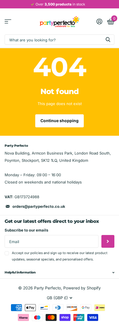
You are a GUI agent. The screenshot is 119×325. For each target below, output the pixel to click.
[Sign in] (99, 21)
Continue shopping (59, 120)
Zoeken (108, 39)
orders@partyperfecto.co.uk (38, 206)
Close (59, 272)
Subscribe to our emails (26, 230)
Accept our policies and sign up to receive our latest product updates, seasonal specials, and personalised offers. (59, 256)
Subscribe (107, 241)
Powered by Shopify (82, 288)
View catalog (8, 21)
